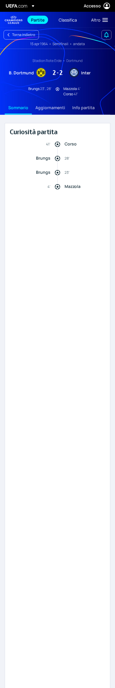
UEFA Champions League (13, 20)
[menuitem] (39, 19)
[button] (98, 19)
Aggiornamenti (50, 107)
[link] (37, 19)
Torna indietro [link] (23, 34)
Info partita (83, 107)
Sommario (18, 107)
